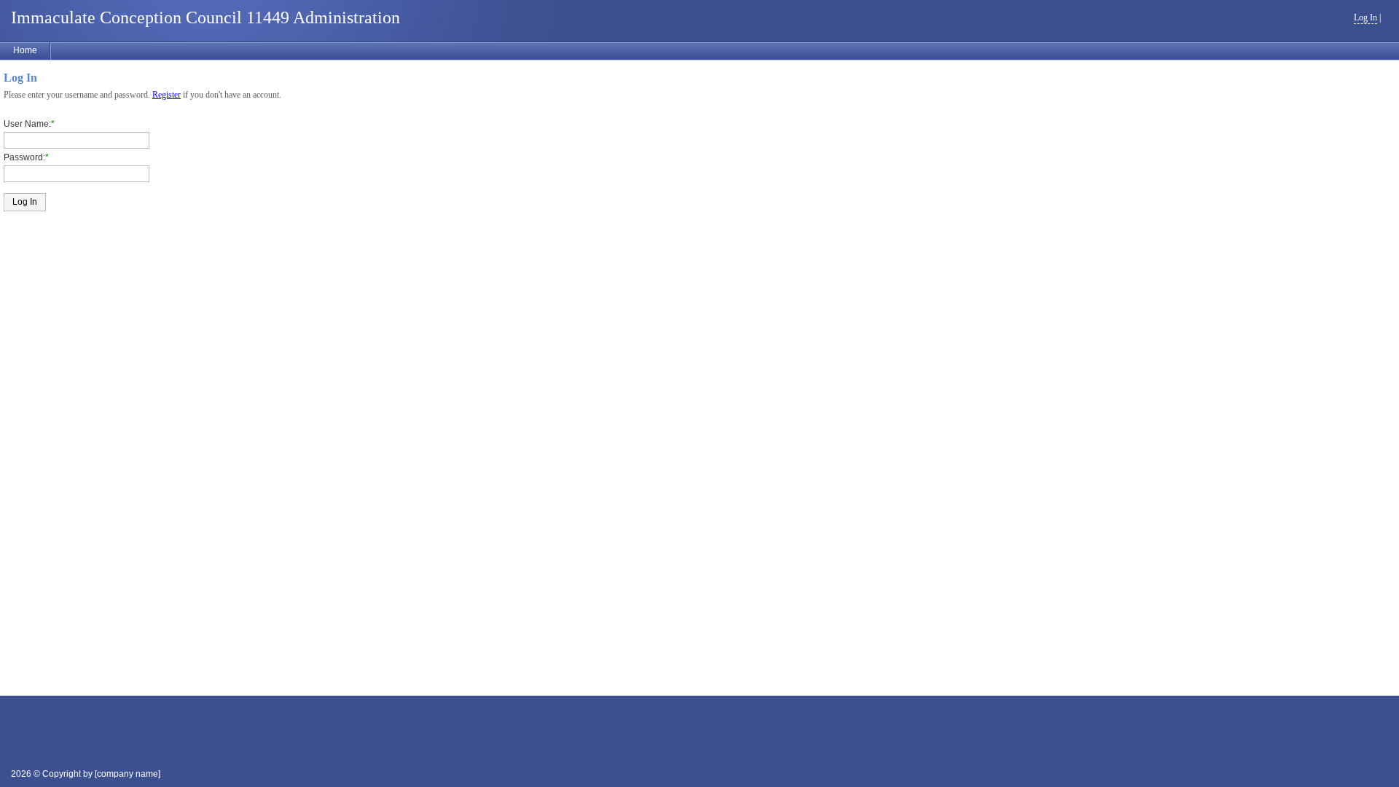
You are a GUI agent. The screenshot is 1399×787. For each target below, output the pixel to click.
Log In (1365, 17)
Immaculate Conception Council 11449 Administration (205, 17)
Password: (24, 157)
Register (166, 95)
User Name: (27, 124)
